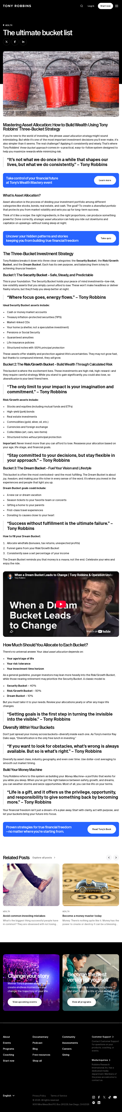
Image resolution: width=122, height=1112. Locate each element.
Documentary (40, 1036)
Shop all (37, 1060)
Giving (65, 1054)
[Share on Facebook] (14, 41)
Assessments (70, 1042)
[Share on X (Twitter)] (6, 41)
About (6, 1036)
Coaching (8, 1054)
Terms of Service (59, 1096)
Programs (8, 1048)
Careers (67, 1048)
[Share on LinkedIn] (23, 41)
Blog (35, 1048)
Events (7, 1042)
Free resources (41, 1054)
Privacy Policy (39, 1096)
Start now (8, 1060)
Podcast (37, 1042)
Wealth (8, 25)
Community (68, 1036)
